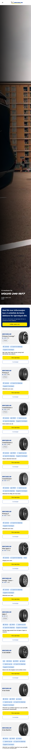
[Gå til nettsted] (17, 2)
